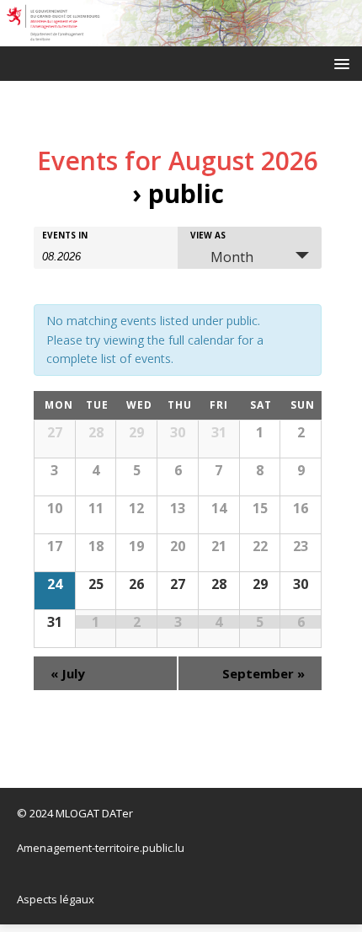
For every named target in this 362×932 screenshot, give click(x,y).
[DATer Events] (181, 37)
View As (208, 235)
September (263, 673)
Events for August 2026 (177, 160)
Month (231, 257)
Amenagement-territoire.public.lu (100, 847)
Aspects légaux (55, 899)
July (68, 673)
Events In (65, 235)
